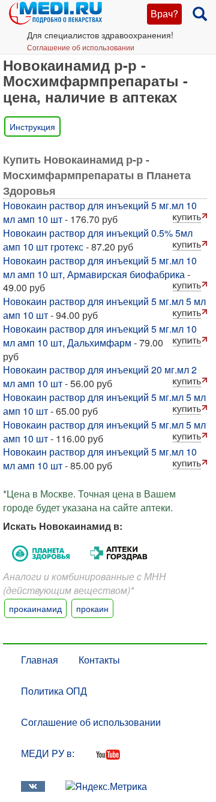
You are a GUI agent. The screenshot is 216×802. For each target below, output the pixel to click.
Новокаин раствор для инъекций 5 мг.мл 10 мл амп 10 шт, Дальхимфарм (100, 335)
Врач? (164, 13)
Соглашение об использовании (80, 47)
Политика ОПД (54, 691)
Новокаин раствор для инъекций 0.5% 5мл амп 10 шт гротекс (98, 240)
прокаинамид (35, 608)
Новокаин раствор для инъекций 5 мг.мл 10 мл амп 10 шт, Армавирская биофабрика (100, 267)
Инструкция (32, 126)
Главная (39, 660)
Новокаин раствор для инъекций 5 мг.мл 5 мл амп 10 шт (104, 308)
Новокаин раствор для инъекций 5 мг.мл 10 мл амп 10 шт (100, 212)
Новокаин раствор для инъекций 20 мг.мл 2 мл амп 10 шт (100, 376)
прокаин (92, 608)
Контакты (99, 660)
